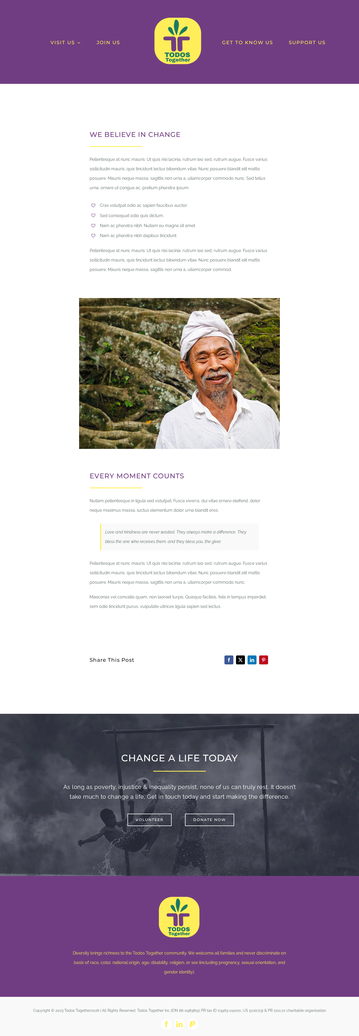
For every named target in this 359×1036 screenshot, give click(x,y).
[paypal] (192, 1024)
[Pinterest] (263, 660)
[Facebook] (229, 660)
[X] (240, 660)
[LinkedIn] (252, 660)
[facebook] (166, 1024)
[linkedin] (179, 1024)
